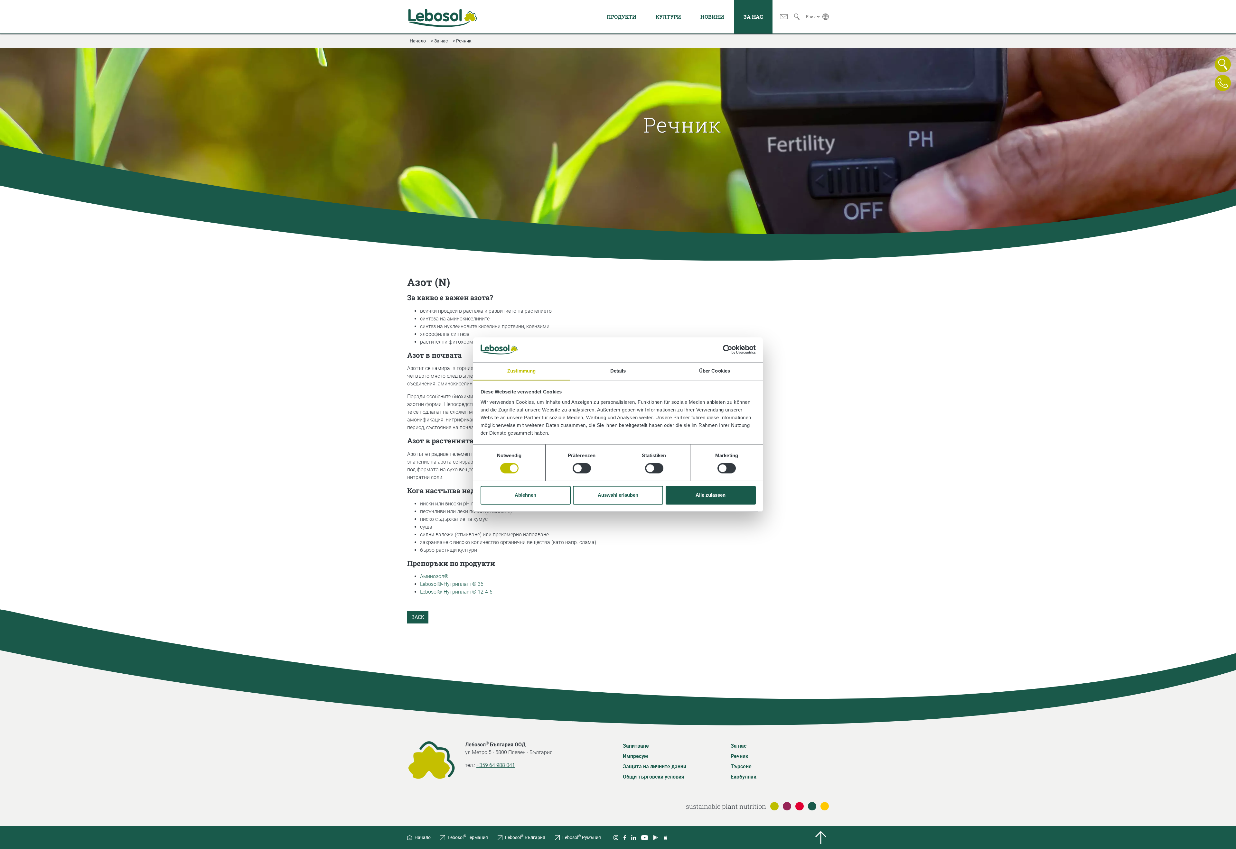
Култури (668, 16)
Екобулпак (743, 777)
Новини (712, 16)
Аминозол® (434, 576)
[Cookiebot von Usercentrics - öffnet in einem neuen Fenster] (727, 349)
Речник (739, 756)
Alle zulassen (711, 495)
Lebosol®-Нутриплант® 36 (451, 584)
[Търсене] (796, 16)
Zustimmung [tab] (521, 371)
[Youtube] (645, 837)
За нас (753, 16)
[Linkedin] (634, 837)
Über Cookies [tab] (714, 371)
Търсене (741, 766)
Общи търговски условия (653, 777)
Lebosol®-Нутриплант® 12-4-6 (456, 592)
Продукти (621, 16)
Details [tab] (618, 371)
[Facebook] (625, 837)
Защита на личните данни (654, 766)
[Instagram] (616, 837)
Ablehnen (525, 495)
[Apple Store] (665, 837)
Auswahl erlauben (618, 495)
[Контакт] (783, 16)
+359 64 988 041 (495, 765)
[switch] (582, 468)
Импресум (635, 756)
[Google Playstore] (655, 837)
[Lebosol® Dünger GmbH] (442, 16)
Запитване (636, 746)
